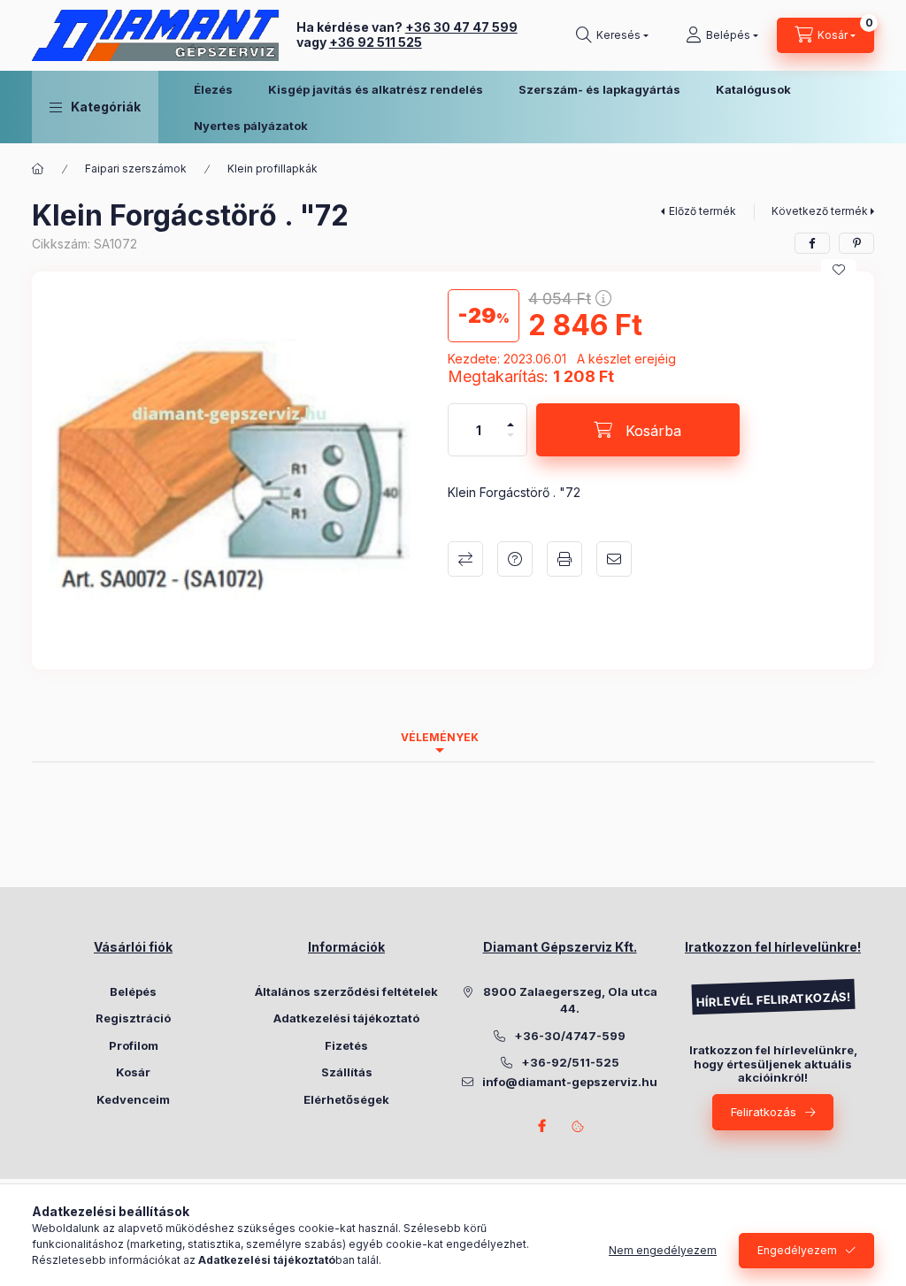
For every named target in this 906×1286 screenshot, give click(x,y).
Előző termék (702, 211)
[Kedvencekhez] (838, 269)
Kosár (133, 1072)
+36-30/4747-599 (570, 1036)
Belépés (133, 991)
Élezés (213, 89)
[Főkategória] (38, 169)
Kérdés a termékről (515, 559)
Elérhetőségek (346, 1099)
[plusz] (510, 417)
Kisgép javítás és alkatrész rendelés (375, 89)
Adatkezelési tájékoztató (346, 1018)
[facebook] (812, 243)
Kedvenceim (133, 1099)
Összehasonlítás (465, 559)
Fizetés (346, 1045)
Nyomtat (564, 559)
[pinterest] (856, 243)
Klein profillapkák (272, 168)
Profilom (133, 1045)
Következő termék (820, 211)
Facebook (542, 1126)
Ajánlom (614, 559)
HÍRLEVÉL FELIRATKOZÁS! (772, 999)
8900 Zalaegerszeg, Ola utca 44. (570, 1000)
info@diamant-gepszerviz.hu (569, 1082)
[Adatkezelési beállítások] (577, 1126)
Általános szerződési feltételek (346, 991)
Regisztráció (133, 1018)
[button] (95, 107)
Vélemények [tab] (440, 737)
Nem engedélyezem (663, 1250)
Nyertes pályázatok (251, 126)
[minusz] (510, 442)
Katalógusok (753, 89)
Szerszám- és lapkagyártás (599, 89)
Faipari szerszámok (136, 168)
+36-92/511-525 (570, 1062)
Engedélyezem (797, 1250)
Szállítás (346, 1072)
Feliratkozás (763, 1112)
